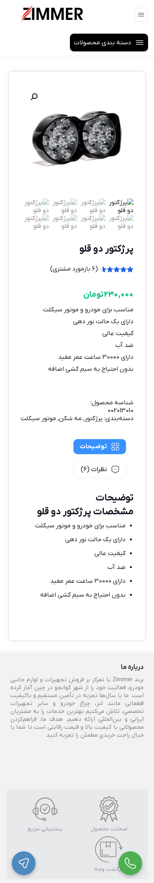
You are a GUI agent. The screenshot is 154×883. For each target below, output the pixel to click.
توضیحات (93, 447)
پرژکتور (94, 419)
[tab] (99, 446)
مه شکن (70, 419)
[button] (34, 97)
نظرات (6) (94, 470)
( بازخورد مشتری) (74, 269)
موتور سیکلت (38, 419)
